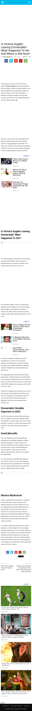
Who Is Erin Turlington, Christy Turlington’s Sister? (7, 568)
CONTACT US (5, 706)
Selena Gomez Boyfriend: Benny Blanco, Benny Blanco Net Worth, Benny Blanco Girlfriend (23, 568)
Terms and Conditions (16, 706)
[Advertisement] (16, 25)
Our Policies (27, 706)
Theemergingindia (7, 56)
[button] (29, 2)
